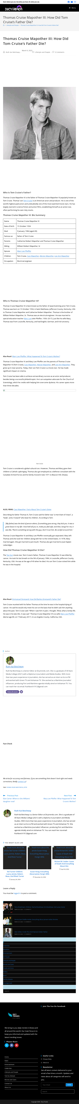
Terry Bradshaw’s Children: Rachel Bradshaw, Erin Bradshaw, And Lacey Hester (40, 907)
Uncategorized (7, 983)
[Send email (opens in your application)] (74, 2)
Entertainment (7, 953)
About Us (8, 1087)
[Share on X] (7, 1045)
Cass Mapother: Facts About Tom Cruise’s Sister (32, 509)
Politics (5, 972)
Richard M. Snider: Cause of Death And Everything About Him (64, 863)
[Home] (3, 25)
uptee (25, 787)
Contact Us (8, 1083)
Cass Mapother (33, 256)
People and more (8, 968)
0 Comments (59, 52)
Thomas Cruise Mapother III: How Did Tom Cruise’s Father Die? (40, 25)
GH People (6, 957)
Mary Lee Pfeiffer (24, 251)
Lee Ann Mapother (61, 256)
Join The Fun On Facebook (54, 1006)
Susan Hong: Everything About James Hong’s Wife (39, 872)
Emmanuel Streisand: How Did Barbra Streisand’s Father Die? (36, 599)
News (6, 1061)
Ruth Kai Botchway (13, 52)
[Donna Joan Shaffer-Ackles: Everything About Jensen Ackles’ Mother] (7, 920)
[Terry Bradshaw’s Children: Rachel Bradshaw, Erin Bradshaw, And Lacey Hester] (7, 908)
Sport (4, 975)
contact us (22, 781)
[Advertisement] (39, 71)
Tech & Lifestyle (8, 979)
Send (69, 1085)
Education (6, 949)
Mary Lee (27, 318)
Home (7, 1057)
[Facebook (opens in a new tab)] (68, 2)
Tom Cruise (27, 200)
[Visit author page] (7, 813)
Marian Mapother (47, 256)
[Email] (21, 691)
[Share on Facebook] (12, 1045)
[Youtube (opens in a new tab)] (71, 2)
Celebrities (6, 946)
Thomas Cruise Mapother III (14, 787)
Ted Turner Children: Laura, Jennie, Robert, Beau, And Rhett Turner (15, 873)
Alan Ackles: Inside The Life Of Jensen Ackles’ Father (31, 932)
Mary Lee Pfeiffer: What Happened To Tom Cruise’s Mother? (36, 356)
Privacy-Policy (47, 1059)
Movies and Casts (8, 964)
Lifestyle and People (42, 52)
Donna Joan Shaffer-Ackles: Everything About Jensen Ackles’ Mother (36, 919)
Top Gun (9, 555)
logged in (17, 893)
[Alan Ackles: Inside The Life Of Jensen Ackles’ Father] (7, 932)
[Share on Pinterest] (17, 1045)
